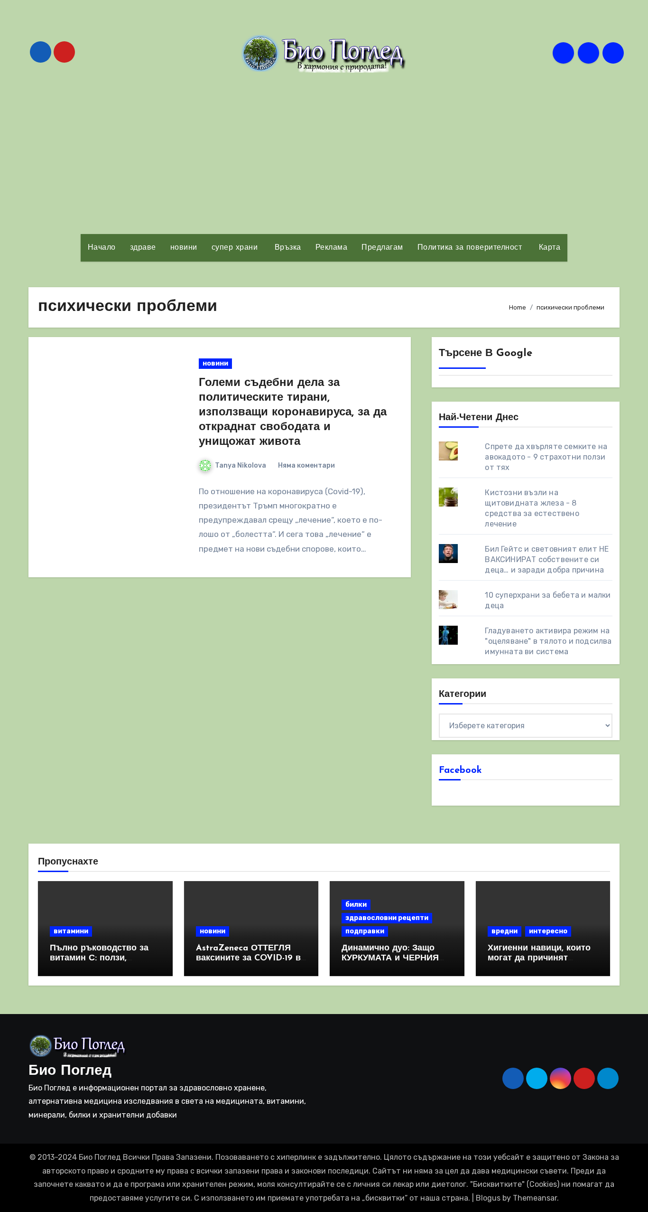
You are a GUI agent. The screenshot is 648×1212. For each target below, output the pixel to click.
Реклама (331, 248)
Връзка (286, 248)
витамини (71, 931)
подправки (364, 931)
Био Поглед (69, 1071)
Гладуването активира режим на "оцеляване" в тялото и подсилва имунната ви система (548, 641)
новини (183, 248)
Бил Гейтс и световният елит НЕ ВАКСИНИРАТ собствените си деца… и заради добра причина (547, 559)
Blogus (488, 1198)
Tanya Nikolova (240, 465)
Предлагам (382, 248)
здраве (143, 248)
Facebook (460, 770)
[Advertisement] (324, 153)
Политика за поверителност (469, 248)
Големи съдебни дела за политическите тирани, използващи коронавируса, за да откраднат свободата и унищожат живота (293, 412)
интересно (548, 931)
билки (356, 905)
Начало (102, 248)
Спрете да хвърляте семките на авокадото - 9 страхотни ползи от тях (546, 457)
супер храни (235, 248)
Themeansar (535, 1198)
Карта (548, 248)
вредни (504, 931)
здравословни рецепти (386, 918)
